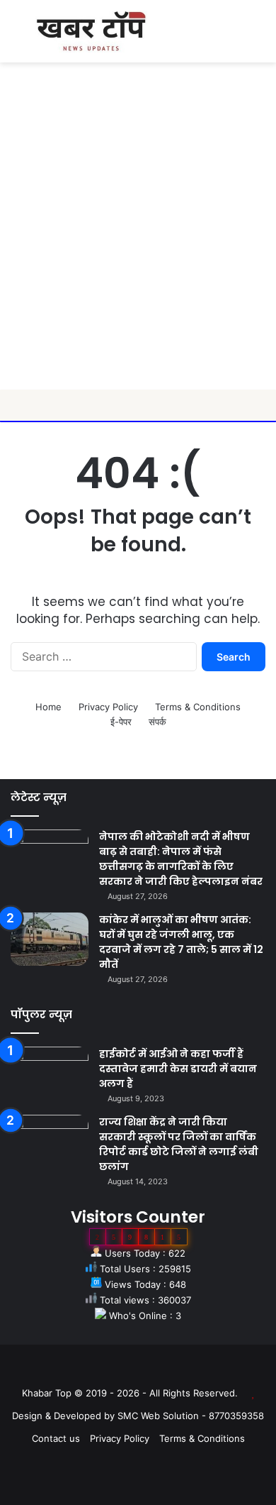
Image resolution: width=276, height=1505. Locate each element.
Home (48, 706)
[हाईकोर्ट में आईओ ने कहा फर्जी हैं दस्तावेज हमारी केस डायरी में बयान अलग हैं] (49, 1073)
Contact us (56, 1438)
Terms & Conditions (198, 706)
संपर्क (157, 721)
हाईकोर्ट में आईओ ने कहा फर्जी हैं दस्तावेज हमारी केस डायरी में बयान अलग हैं (178, 1069)
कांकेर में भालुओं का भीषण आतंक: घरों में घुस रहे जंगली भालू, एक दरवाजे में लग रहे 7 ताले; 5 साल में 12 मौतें (181, 942)
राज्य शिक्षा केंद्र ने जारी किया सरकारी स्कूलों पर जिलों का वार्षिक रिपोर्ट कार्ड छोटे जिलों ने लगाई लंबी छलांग (178, 1144)
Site (147, 1370)
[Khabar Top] (91, 31)
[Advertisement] (138, 244)
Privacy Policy (108, 706)
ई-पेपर (121, 721)
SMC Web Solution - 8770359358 (190, 1415)
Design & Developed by (64, 1415)
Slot (128, 1370)
